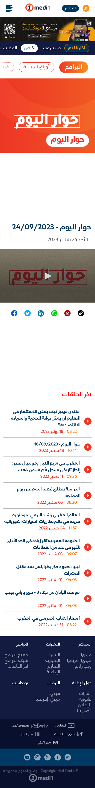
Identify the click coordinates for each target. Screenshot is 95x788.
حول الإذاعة (82, 683)
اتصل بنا (84, 711)
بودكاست (20, 683)
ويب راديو (83, 666)
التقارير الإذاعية (53, 669)
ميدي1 (86, 655)
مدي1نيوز (27, 734)
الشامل (61, 725)
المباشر (70, 8)
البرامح (73, 67)
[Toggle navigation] (6, 8)
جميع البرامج (16, 655)
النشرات (53, 644)
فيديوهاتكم (20, 725)
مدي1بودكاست (64, 734)
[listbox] (47, 517)
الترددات (53, 683)
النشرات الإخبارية (52, 658)
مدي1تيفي (44, 742)
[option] (47, 421)
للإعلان (85, 705)
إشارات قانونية (85, 696)
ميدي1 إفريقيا (79, 661)
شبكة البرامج (16, 661)
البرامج (22, 644)
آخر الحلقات (18, 666)
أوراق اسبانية (36, 67)
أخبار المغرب (89, 771)
